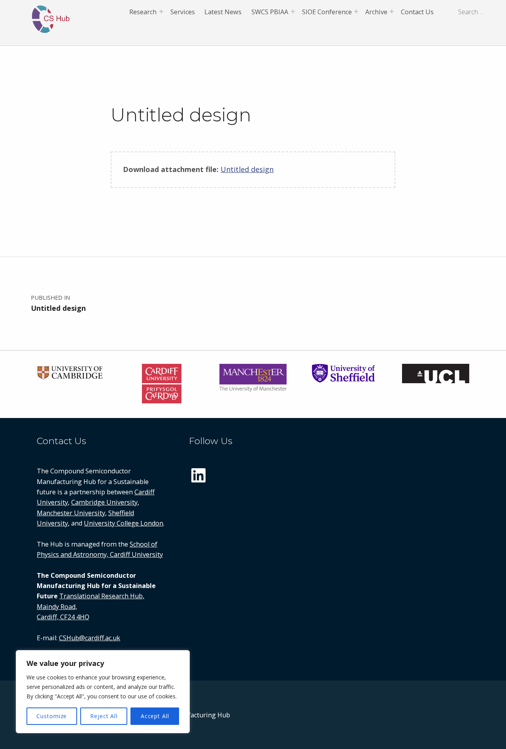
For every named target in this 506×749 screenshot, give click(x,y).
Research (143, 12)
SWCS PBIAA (269, 12)
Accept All (155, 716)
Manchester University (71, 513)
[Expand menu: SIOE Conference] (356, 11)
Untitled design (247, 169)
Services (182, 12)
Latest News (223, 12)
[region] (103, 691)
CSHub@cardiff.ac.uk (89, 638)
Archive (376, 12)
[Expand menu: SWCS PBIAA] (293, 11)
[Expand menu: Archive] (392, 11)
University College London (123, 523)
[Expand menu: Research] (161, 11)
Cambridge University (104, 502)
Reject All (103, 716)
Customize (51, 716)
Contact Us (417, 12)
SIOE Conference (327, 12)
